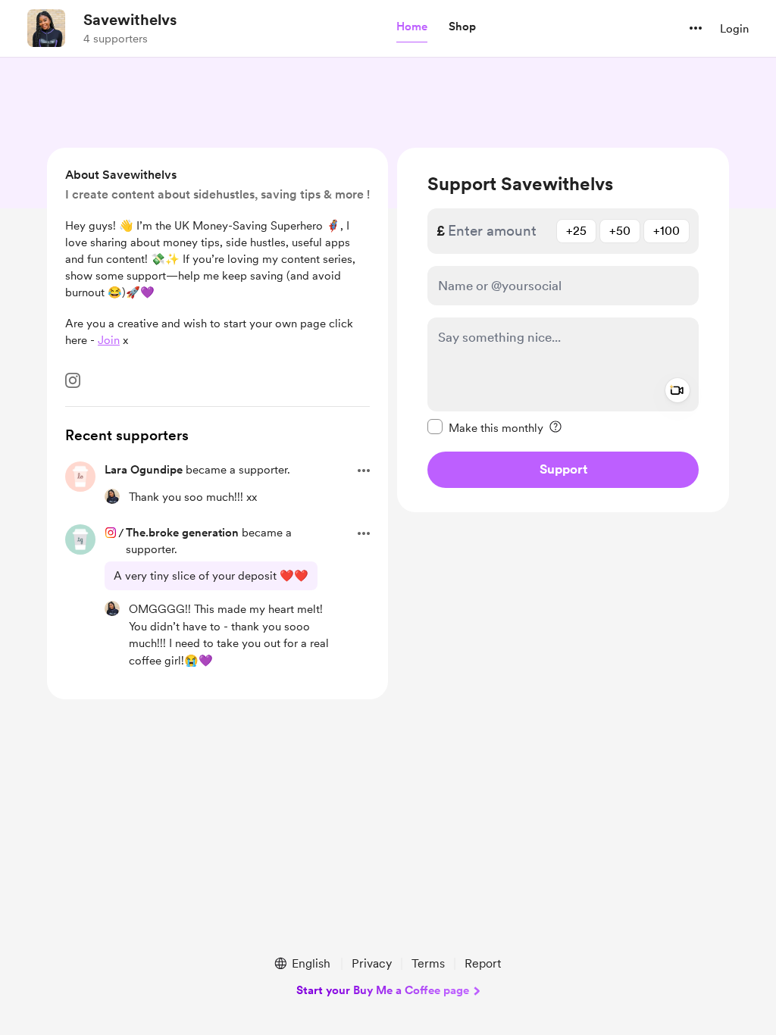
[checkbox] (485, 427)
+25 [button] (576, 231)
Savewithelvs (130, 20)
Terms (428, 963)
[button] (411, 27)
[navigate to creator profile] (46, 28)
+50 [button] (619, 231)
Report (483, 963)
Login (734, 29)
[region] (563, 330)
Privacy (372, 963)
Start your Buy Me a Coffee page (382, 990)
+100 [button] (666, 231)
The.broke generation (182, 532)
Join (109, 340)
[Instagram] (72, 380)
